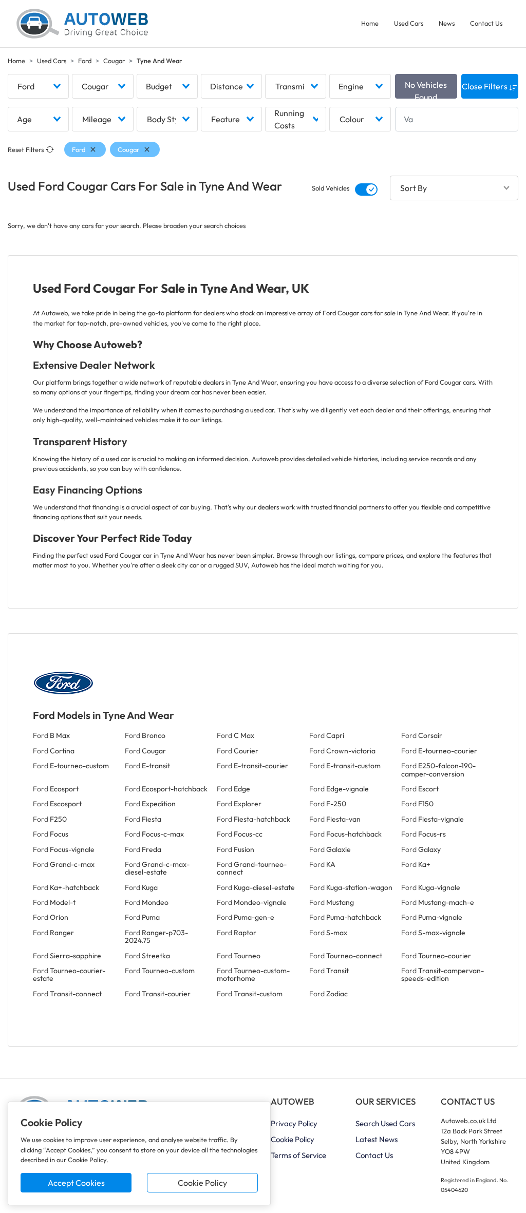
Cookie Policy (202, 1183)
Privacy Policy (294, 1123)
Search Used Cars (385, 1123)
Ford (84, 60)
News (447, 23)
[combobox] (38, 86)
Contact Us (486, 23)
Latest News (376, 1139)
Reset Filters (26, 149)
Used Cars (408, 23)
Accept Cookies (76, 1183)
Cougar (114, 60)
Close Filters (485, 86)
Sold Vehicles (330, 188)
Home (370, 23)
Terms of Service (298, 1155)
